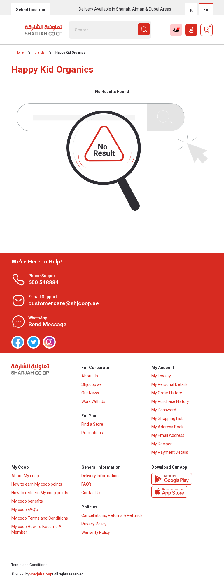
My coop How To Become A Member (36, 529)
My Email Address (167, 435)
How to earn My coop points (36, 484)
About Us (89, 376)
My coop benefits (27, 501)
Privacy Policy (93, 524)
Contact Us (91, 492)
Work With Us (93, 401)
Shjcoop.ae (91, 384)
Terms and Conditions (29, 565)
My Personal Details (169, 384)
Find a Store (92, 424)
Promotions (92, 432)
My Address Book (167, 427)
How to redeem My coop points (39, 492)
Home (20, 52)
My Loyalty (161, 376)
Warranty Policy (95, 532)
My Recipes (161, 443)
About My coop (25, 475)
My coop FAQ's (24, 509)
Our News (90, 393)
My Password (163, 410)
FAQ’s (86, 484)
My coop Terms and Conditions (39, 518)
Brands (39, 52)
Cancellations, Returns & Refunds (112, 515)
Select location (30, 9)
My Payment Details (169, 452)
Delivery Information (100, 475)
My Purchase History (170, 401)
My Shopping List (167, 418)
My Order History (166, 393)
